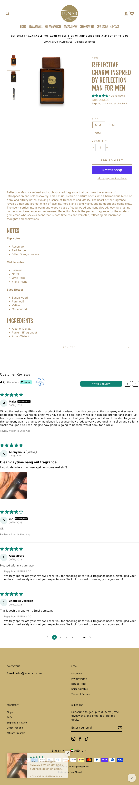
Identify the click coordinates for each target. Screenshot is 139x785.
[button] (100, 95)
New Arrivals (35, 26)
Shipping (96, 103)
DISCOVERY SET (87, 26)
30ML (112, 125)
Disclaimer (77, 673)
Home (23, 26)
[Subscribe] (120, 728)
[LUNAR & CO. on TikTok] (87, 739)
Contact (114, 26)
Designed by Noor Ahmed (69, 772)
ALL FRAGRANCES (53, 26)
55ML (98, 125)
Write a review (101, 383)
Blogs (10, 712)
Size (95, 118)
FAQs (9, 717)
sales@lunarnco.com (28, 673)
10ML (98, 133)
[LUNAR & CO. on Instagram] (73, 739)
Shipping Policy (79, 689)
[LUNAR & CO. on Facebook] (80, 739)
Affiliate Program (16, 733)
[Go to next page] (91, 637)
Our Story (102, 26)
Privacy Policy (79, 678)
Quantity (99, 141)
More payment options (112, 178)
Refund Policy (78, 683)
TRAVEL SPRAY (70, 26)
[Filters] (127, 384)
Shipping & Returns (17, 722)
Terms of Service (80, 694)
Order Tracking (15, 727)
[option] (69, 39)
